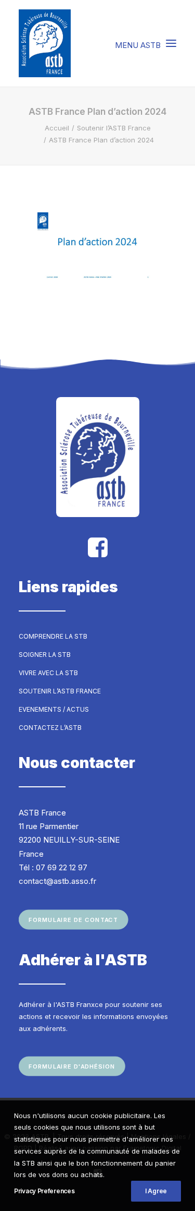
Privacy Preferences (44, 1191)
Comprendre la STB (53, 636)
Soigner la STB (45, 654)
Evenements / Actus (54, 709)
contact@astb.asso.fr (57, 881)
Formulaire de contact (73, 920)
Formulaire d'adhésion (72, 1066)
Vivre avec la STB (48, 673)
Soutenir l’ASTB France (114, 128)
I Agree (156, 1191)
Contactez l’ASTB (50, 728)
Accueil (57, 128)
